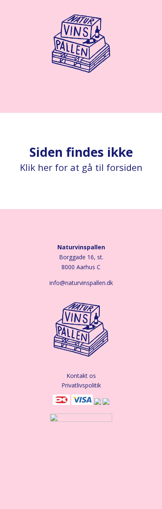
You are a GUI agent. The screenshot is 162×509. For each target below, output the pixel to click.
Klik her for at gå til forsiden (81, 167)
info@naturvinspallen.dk (81, 283)
